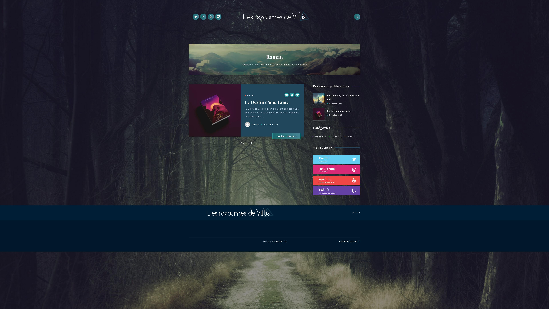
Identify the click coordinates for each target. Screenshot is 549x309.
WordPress (281, 241)
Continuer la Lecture (286, 136)
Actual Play (320, 137)
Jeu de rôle (336, 137)
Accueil (356, 212)
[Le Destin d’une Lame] (318, 114)
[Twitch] (218, 17)
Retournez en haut (348, 241)
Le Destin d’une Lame (267, 102)
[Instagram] (203, 17)
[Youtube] (211, 17)
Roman (250, 95)
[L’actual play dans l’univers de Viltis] (318, 98)
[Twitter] (196, 17)
